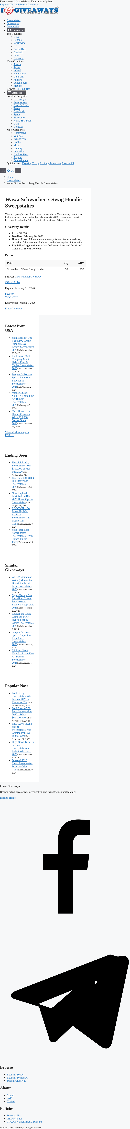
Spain (17, 67)
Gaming (18, 148)
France (17, 55)
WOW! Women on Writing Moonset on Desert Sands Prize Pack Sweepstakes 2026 (22, 583)
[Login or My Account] (13, 171)
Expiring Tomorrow (50, 163)
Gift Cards (19, 111)
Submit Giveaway (16, 1080)
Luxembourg (20, 82)
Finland (18, 79)
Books (17, 142)
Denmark (19, 76)
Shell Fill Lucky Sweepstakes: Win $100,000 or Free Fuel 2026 (21, 467)
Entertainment (21, 160)
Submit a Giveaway (28, 4)
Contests (18, 126)
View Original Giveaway (28, 276)
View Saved (11, 297)
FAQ (9, 1098)
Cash (16, 123)
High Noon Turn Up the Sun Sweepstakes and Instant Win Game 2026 (23, 748)
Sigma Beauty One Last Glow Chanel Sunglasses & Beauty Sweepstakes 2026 (23, 343)
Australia (18, 52)
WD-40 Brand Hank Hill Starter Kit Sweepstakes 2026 (23, 482)
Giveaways (13, 23)
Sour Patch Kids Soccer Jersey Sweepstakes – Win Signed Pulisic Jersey (22, 535)
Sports (17, 114)
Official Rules (12, 282)
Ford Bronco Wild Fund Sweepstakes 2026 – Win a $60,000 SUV (22, 713)
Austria (17, 64)
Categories (17, 93)
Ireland (17, 70)
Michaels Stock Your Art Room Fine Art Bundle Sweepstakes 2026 (23, 398)
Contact (11, 1101)
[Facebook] (65, 928)
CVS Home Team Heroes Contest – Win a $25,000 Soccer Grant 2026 (21, 417)
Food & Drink (21, 105)
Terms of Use (14, 1115)
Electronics (19, 117)
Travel (17, 108)
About (10, 1095)
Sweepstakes (13, 20)
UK (16, 46)
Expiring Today (8, 4)
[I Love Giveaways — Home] (29, 14)
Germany (19, 58)
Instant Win (13, 26)
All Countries (23, 88)
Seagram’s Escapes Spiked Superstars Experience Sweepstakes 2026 (22, 380)
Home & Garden (22, 120)
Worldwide (19, 42)
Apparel (18, 157)
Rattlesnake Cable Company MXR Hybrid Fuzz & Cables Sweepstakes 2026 (23, 362)
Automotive (20, 132)
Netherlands (20, 73)
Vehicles (18, 135)
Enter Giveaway (14, 308)
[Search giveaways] (3, 170)
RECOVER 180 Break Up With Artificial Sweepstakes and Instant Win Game (21, 516)
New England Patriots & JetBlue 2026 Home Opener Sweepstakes (22, 498)
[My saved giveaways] (9, 171)
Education (19, 151)
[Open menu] (18, 170)
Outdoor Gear (21, 154)
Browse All (68, 163)
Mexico (18, 85)
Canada (18, 39)
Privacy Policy (14, 1118)
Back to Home (8, 797)
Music (17, 145)
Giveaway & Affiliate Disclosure (24, 1121)
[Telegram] (65, 1060)
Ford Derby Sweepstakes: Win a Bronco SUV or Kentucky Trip (22, 698)
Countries (16, 30)
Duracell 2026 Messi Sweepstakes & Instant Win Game (22, 765)
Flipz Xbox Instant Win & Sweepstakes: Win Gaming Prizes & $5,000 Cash (22, 729)
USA (16, 36)
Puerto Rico (20, 49)
